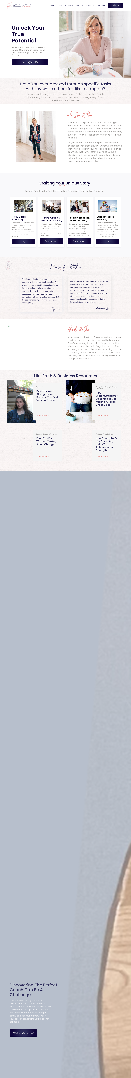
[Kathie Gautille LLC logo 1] (19, 3)
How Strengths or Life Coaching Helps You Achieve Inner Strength (107, 444)
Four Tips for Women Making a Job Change (46, 441)
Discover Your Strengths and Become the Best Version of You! (47, 395)
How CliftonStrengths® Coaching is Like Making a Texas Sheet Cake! (107, 399)
